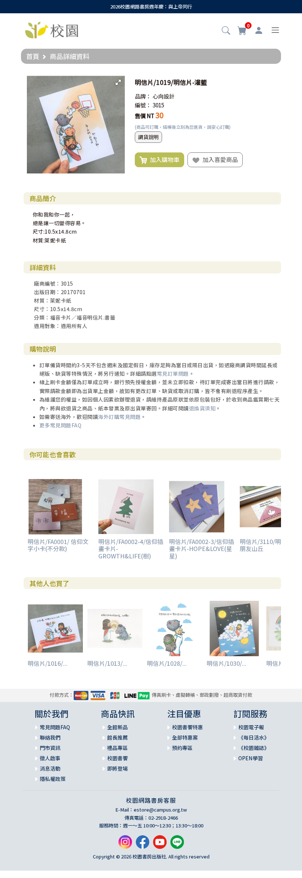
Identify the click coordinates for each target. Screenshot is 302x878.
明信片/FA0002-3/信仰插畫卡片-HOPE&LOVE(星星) (201, 548)
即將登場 (117, 768)
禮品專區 (117, 747)
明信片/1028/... (167, 663)
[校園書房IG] (125, 844)
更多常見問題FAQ (60, 425)
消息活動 (50, 768)
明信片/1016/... (47, 663)
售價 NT (144, 116)
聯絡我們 (50, 737)
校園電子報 (251, 727)
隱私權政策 (53, 778)
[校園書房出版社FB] (143, 844)
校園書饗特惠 (187, 727)
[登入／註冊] (258, 30)
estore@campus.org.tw (160, 809)
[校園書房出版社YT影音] (160, 844)
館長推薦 (117, 737)
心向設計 (163, 96)
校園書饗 (117, 758)
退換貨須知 (202, 408)
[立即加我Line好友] (177, 844)
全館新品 (117, 727)
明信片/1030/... (226, 663)
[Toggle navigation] (275, 30)
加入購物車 (163, 159)
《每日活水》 (253, 737)
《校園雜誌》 (253, 747)
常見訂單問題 (173, 373)
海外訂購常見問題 (119, 416)
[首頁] (51, 29)
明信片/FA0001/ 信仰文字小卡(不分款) (58, 545)
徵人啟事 (50, 758)
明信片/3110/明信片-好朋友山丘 (270, 545)
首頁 (32, 56)
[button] (226, 31)
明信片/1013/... (107, 663)
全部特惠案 (185, 737)
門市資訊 (50, 747)
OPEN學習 (250, 758)
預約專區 (182, 747)
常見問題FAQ (55, 727)
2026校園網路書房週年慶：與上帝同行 (151, 6)
